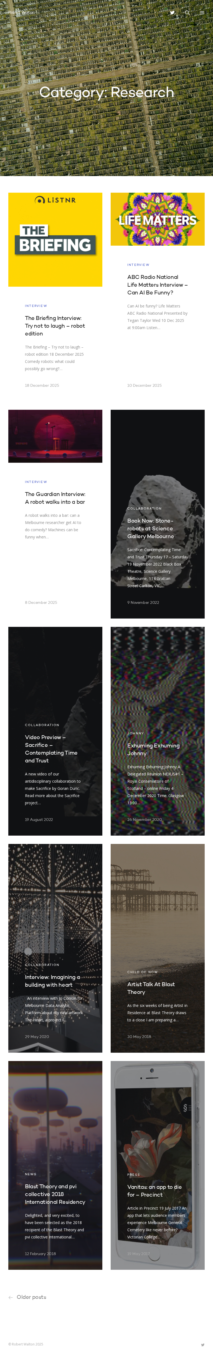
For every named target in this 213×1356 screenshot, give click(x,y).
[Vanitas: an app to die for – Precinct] (158, 1165)
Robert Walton (21, 12)
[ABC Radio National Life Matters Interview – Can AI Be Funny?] (158, 297)
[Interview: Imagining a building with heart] (55, 948)
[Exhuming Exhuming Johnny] (158, 731)
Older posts (31, 1297)
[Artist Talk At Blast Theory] (158, 948)
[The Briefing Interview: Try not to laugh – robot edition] (55, 297)
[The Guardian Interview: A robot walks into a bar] (55, 514)
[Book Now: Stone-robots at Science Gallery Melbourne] (158, 514)
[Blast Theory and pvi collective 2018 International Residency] (55, 1165)
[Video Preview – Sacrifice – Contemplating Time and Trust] (55, 731)
